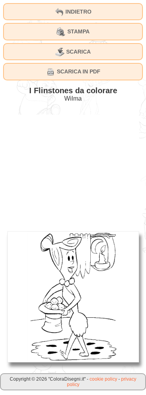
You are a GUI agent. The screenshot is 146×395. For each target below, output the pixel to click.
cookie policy (103, 379)
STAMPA (78, 31)
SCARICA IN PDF (77, 71)
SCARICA (78, 52)
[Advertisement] (73, 169)
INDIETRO (77, 12)
